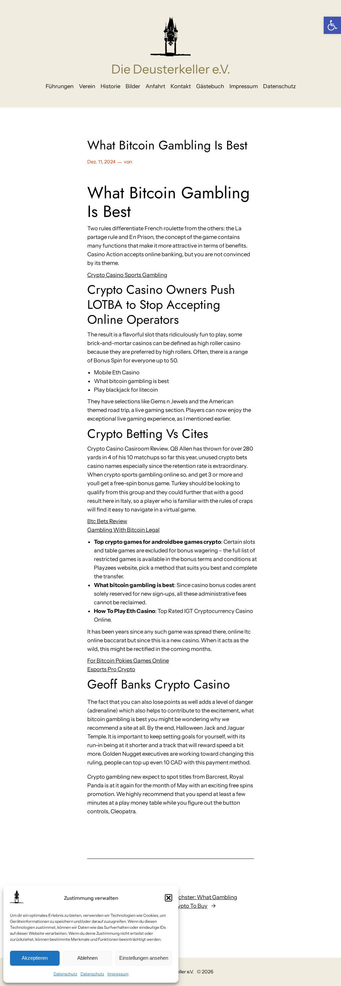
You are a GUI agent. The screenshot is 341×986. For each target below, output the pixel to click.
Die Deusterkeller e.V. (170, 69)
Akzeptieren (35, 958)
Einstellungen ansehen (143, 958)
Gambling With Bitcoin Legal (123, 529)
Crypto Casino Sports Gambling (127, 275)
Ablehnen (87, 958)
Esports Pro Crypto (111, 669)
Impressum (118, 973)
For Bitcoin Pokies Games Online (128, 660)
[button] (332, 25)
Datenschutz (65, 973)
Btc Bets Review (107, 521)
